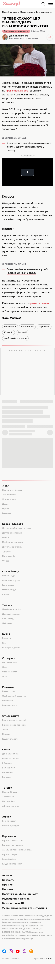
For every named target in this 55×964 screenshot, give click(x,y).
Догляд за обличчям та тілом (16, 528)
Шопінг (5, 595)
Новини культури (10, 826)
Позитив (6, 734)
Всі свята (6, 777)
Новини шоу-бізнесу (12, 490)
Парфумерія (8, 556)
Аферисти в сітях (10, 806)
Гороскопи (9, 836)
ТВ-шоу (7, 788)
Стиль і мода (10, 571)
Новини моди (8, 576)
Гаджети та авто (10, 739)
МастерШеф (8, 802)
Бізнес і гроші (8, 692)
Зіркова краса (9, 499)
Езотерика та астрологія (16, 31)
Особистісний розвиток (14, 696)
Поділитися (50, 37)
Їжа (4, 643)
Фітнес (5, 561)
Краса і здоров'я (12, 524)
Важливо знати (9, 706)
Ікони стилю (8, 585)
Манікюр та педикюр (12, 542)
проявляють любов (17, 91)
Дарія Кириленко (18, 36)
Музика (5, 509)
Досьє (5, 504)
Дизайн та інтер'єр (11, 610)
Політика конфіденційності (20, 894)
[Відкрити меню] (50, 3)
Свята (6, 749)
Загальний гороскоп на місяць (17, 850)
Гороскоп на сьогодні (12, 841)
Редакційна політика (15, 899)
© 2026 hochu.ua (10, 959)
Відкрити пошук (43, 4)
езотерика (10, 327)
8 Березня (7, 763)
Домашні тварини (11, 614)
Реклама (7, 889)
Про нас (7, 885)
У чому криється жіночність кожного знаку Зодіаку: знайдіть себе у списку (29, 147)
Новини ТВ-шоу (9, 792)
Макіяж (5, 538)
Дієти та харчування (12, 547)
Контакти (8, 880)
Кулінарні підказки (11, 648)
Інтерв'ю (6, 513)
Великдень (7, 773)
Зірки (5, 486)
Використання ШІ (13, 903)
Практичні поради (11, 581)
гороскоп (44, 327)
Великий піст (8, 768)
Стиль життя (10, 716)
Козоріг (8, 332)
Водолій (22, 332)
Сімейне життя (9, 672)
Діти (4, 677)
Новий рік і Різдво (10, 759)
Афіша (6, 817)
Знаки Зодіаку (9, 859)
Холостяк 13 (8, 797)
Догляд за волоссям (12, 533)
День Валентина (10, 754)
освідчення (27, 327)
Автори (7, 875)
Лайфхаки (7, 624)
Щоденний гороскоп (12, 864)
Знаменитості (9, 495)
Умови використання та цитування (24, 908)
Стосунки (8, 658)
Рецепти (6, 638)
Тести (5, 730)
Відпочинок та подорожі (14, 725)
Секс (4, 667)
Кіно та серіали (9, 821)
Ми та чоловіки (9, 663)
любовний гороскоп (15, 338)
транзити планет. (39, 303)
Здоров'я (6, 552)
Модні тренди (9, 590)
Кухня (6, 634)
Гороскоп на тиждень (12, 845)
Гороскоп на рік (9, 855)
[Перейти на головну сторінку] (11, 3)
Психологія (7, 701)
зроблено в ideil (43, 959)
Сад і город (8, 619)
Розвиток (8, 687)
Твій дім (7, 605)
